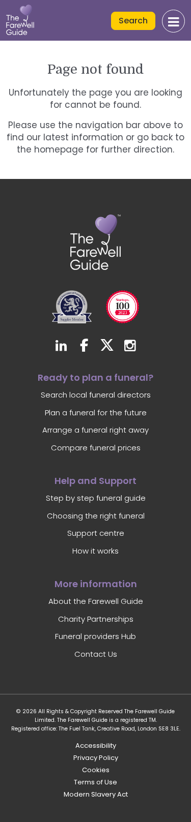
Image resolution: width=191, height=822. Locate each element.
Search (133, 20)
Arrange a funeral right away (95, 429)
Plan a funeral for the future (96, 412)
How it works (95, 550)
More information (95, 583)
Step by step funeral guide (96, 498)
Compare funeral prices (96, 447)
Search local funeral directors (96, 394)
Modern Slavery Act (96, 794)
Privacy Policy (95, 758)
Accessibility (95, 745)
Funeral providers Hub (95, 636)
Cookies (96, 770)
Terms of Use (95, 782)
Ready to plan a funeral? (95, 377)
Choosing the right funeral (96, 515)
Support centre (95, 533)
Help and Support (95, 480)
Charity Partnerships (95, 619)
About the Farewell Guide (95, 601)
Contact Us (95, 654)
